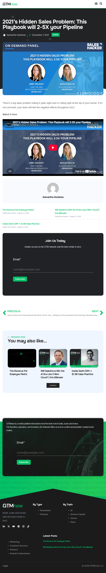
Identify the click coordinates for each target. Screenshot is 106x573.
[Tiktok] (28, 526)
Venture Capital (77, 514)
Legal (5, 565)
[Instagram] (23, 526)
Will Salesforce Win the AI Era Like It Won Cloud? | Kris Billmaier (53, 374)
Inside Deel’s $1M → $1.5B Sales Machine (21, 223)
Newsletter (45, 510)
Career (73, 518)
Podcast (44, 514)
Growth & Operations (20, 553)
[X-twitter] (8, 526)
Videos (55, 35)
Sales (73, 522)
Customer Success (19, 545)
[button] (96, 3)
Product (14, 549)
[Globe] (18, 526)
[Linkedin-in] (4, 526)
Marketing (15, 542)
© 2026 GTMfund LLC (92, 565)
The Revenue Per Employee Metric (18, 209)
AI (71, 510)
